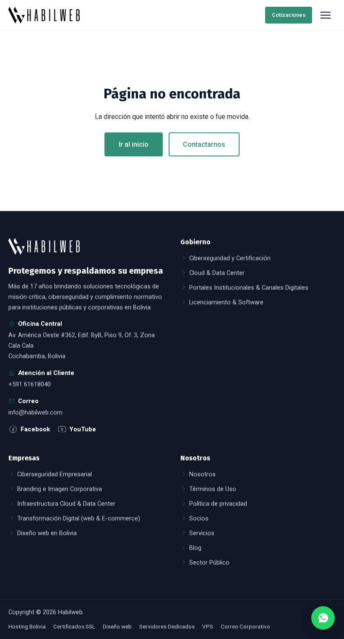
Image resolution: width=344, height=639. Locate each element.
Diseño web (117, 626)
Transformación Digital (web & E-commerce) (78, 518)
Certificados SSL (74, 626)
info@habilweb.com (35, 412)
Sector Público (209, 562)
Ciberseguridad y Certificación (230, 258)
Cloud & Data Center (217, 273)
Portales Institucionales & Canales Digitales (248, 287)
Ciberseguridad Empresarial (54, 474)
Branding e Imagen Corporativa (59, 489)
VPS (207, 626)
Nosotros (202, 474)
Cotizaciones (288, 15)
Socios (198, 518)
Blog (195, 548)
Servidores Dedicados (167, 626)
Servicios (201, 533)
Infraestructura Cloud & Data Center (66, 503)
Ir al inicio (134, 144)
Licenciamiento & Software (226, 302)
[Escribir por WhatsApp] (323, 618)
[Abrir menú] (326, 15)
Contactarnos (204, 144)
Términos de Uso (212, 489)
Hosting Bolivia (27, 626)
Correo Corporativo (245, 626)
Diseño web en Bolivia (47, 533)
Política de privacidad (218, 503)
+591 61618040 (29, 384)
